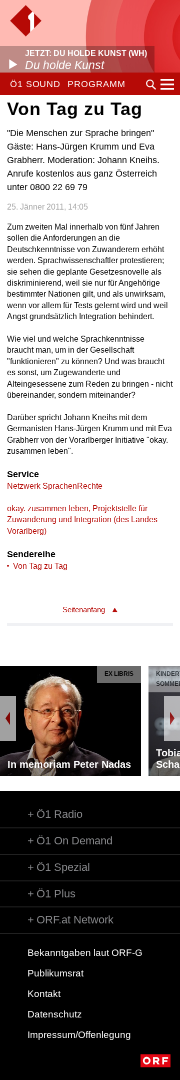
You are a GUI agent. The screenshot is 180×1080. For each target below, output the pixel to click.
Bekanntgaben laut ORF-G (85, 952)
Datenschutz (55, 1014)
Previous (8, 718)
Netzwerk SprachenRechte (54, 486)
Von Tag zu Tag (40, 566)
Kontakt (44, 993)
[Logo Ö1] (26, 21)
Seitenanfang (83, 609)
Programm (96, 84)
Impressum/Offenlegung (79, 1034)
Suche (151, 85)
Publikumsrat (56, 973)
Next (172, 718)
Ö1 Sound (35, 84)
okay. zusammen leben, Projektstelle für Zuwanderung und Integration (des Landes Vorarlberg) (82, 519)
